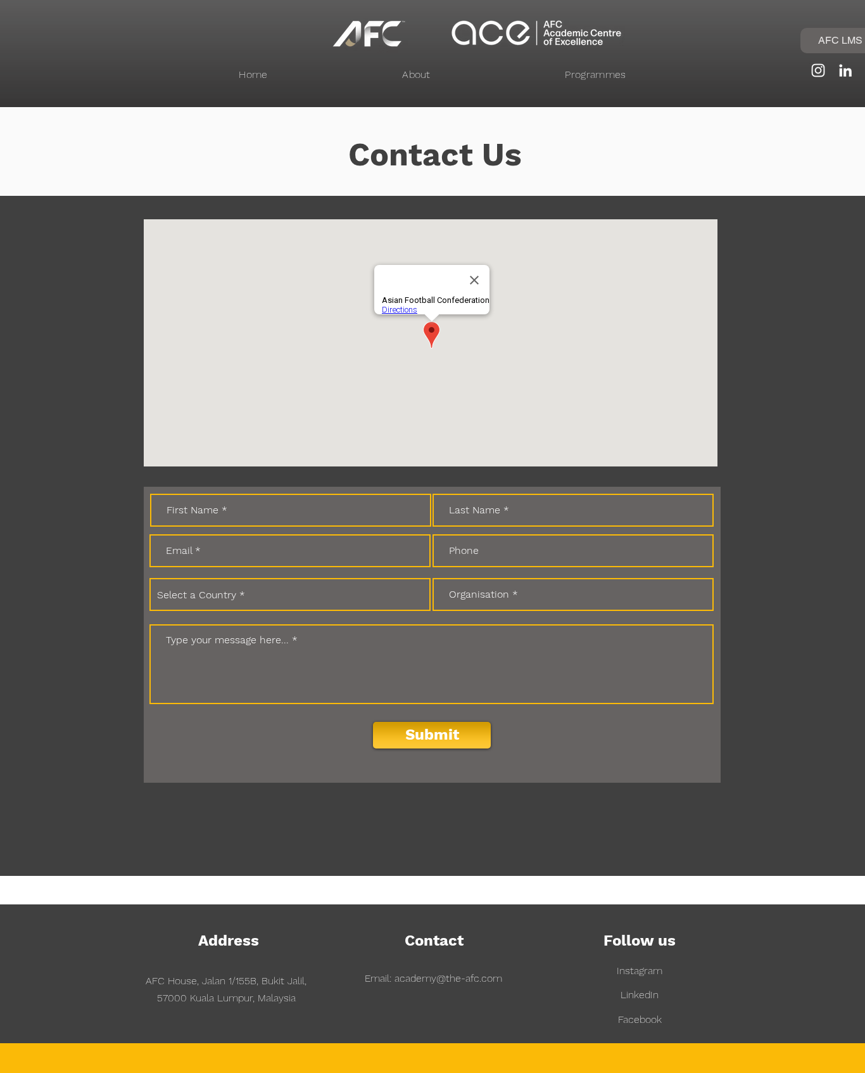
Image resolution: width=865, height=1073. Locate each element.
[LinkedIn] (845, 70)
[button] (416, 74)
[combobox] (290, 594)
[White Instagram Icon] (818, 70)
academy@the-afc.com (448, 978)
